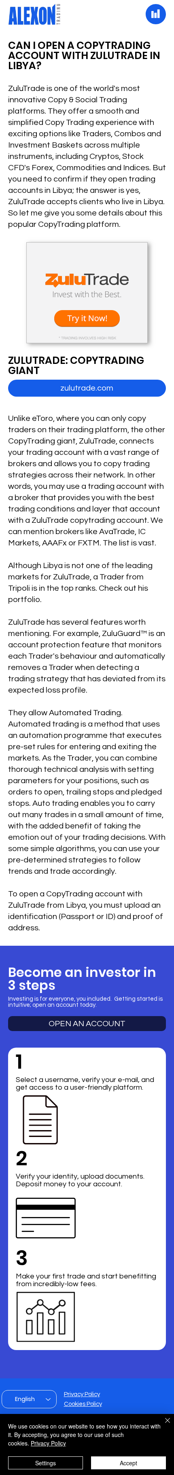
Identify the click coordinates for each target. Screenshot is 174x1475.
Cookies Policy (83, 1404)
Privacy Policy (82, 1394)
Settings (45, 1463)
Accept (128, 1463)
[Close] (162, 1425)
